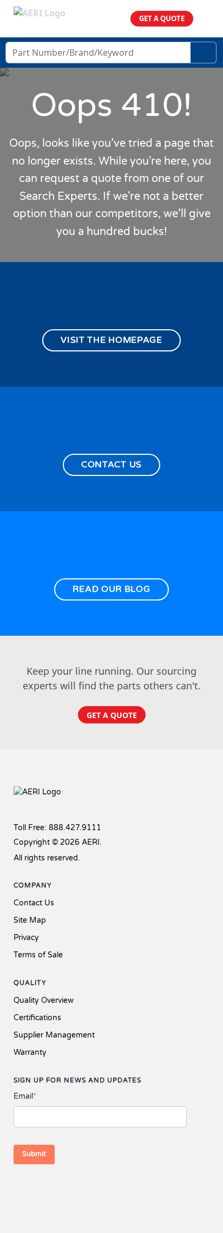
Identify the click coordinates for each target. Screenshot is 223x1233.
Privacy (26, 937)
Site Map (30, 920)
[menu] (205, 19)
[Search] (204, 52)
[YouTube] (75, 1189)
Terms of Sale (38, 955)
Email (25, 1096)
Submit (34, 1154)
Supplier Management (54, 1035)
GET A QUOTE (162, 18)
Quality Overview (44, 1000)
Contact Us (34, 903)
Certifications (37, 1017)
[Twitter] (40, 1189)
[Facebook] (20, 1189)
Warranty (30, 1052)
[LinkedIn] (58, 1189)
